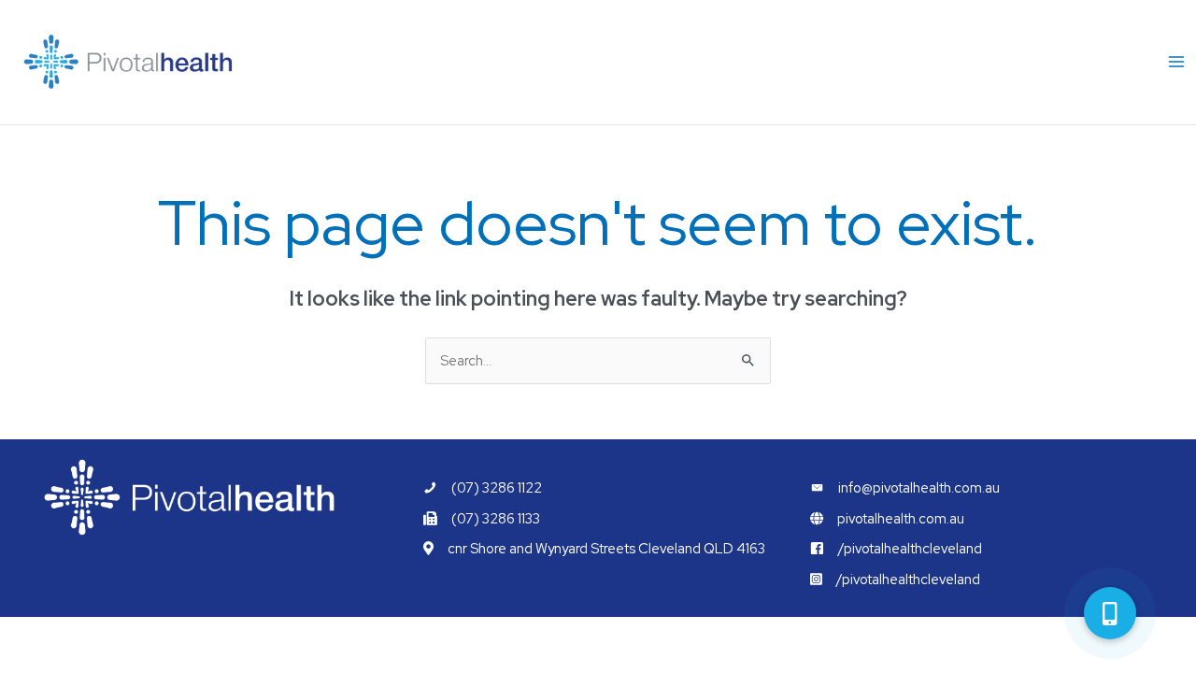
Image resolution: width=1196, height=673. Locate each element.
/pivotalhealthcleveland (910, 548)
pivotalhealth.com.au (900, 518)
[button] (1110, 613)
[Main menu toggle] (1176, 62)
